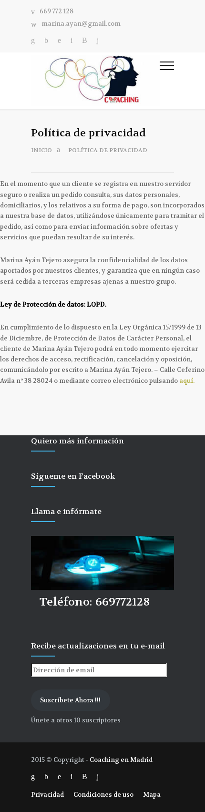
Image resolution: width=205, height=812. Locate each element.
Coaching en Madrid (121, 760)
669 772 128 (56, 11)
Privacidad (47, 795)
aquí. (187, 381)
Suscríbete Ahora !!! (70, 700)
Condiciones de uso (103, 795)
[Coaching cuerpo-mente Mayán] (95, 80)
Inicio (41, 150)
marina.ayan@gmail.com (81, 24)
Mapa (152, 795)
